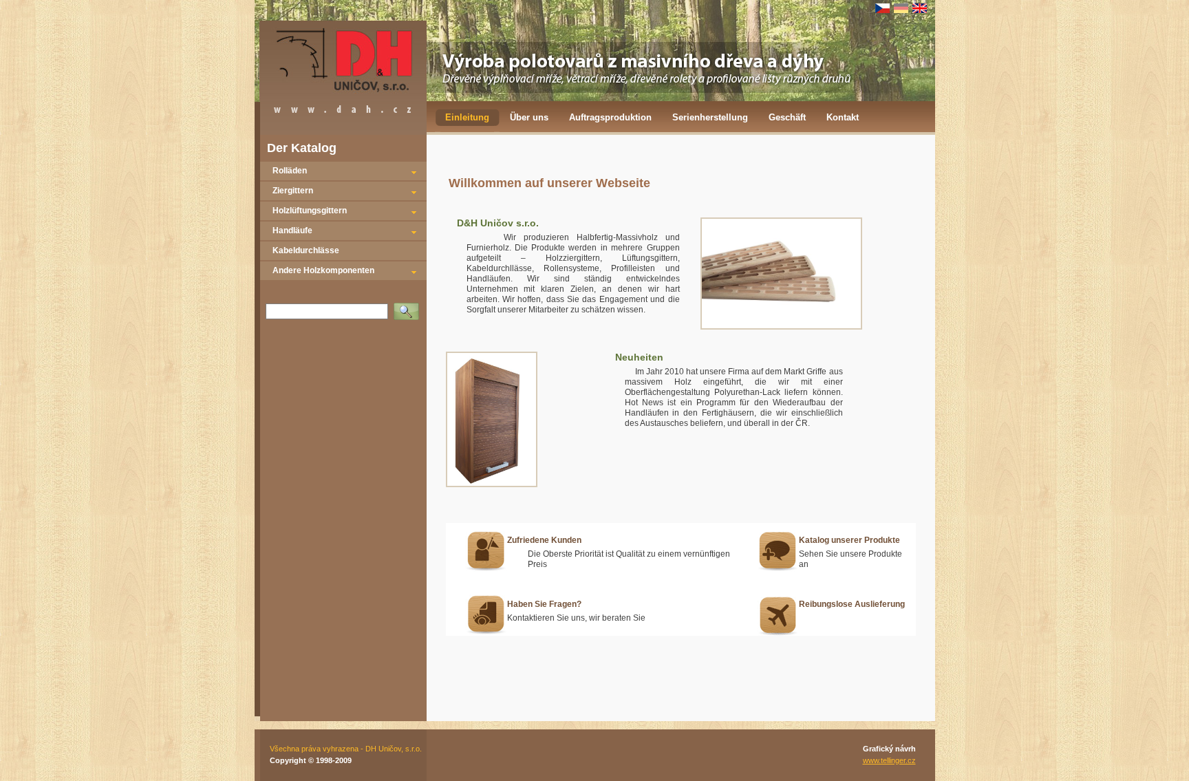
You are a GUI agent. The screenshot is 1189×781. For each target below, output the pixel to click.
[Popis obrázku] (781, 327)
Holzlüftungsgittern (309, 210)
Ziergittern (292, 190)
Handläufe (292, 230)
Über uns (529, 117)
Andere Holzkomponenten (323, 270)
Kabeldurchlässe (305, 250)
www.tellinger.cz (889, 760)
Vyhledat (409, 307)
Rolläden (289, 170)
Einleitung (467, 117)
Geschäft (787, 117)
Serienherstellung (710, 117)
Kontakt (842, 117)
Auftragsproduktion (610, 117)
